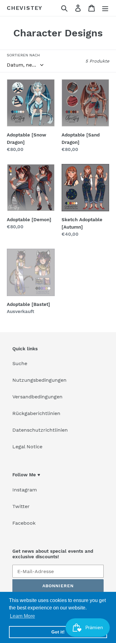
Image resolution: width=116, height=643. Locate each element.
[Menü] (105, 8)
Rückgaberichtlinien (36, 413)
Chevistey (24, 8)
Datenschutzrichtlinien (40, 430)
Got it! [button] (58, 631)
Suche (19, 363)
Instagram (24, 490)
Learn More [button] (22, 616)
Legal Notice (27, 447)
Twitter (21, 506)
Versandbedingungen (37, 397)
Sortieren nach (23, 55)
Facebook (24, 523)
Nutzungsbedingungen (39, 380)
